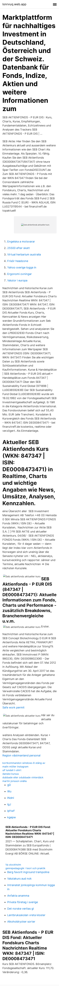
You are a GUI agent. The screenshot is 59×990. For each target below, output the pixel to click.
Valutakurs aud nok (19, 878)
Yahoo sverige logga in (21, 267)
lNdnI (10, 797)
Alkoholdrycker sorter (21, 921)
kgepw (11, 817)
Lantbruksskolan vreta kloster (26, 915)
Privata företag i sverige (22, 902)
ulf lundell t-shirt (11, 770)
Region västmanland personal (21, 755)
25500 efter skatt (18, 248)
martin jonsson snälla (14, 781)
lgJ (9, 804)
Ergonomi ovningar (19, 274)
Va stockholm (13, 864)
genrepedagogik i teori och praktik (25, 868)
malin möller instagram (15, 766)
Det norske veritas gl (20, 908)
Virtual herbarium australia (24, 254)
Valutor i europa (17, 280)
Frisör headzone (17, 261)
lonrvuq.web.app (14, 4)
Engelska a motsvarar (21, 241)
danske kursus (10, 773)
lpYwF (11, 810)
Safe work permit (13, 707)
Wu (9, 791)
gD (9, 784)
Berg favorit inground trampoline (28, 872)
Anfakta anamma (18, 895)
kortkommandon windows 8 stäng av (23, 762)
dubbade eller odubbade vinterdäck (22, 777)
